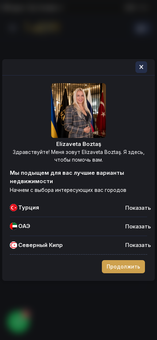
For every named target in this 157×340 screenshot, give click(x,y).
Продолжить (123, 267)
